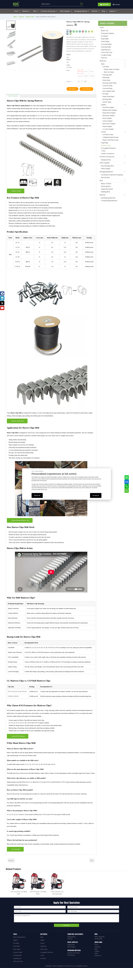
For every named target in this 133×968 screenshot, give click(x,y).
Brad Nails (106, 77)
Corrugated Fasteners (108, 148)
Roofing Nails (107, 99)
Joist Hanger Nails (109, 91)
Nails (102, 64)
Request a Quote (15, 191)
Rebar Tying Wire (99, 936)
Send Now (66, 925)
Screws (103, 132)
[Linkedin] (2, 298)
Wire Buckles (105, 177)
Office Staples (105, 169)
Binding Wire (71, 945)
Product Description (13, 96)
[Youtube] (2, 308)
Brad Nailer (105, 39)
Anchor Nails (107, 102)
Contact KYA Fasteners (17, 736)
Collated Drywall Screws (111, 137)
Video (96, 953)
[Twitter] (2, 303)
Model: (68, 54)
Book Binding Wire (107, 166)
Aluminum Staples (109, 116)
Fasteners (103, 61)
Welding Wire (105, 192)
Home (96, 945)
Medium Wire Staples (110, 110)
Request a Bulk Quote (17, 421)
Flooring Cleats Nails (110, 83)
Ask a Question (15, 849)
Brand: (68, 59)
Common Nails (107, 86)
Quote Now (105, 4)
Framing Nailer (106, 47)
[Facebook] (2, 293)
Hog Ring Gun (106, 50)
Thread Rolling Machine (109, 201)
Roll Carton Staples (109, 124)
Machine (102, 195)
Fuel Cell (104, 58)
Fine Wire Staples (108, 107)
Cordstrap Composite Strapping (112, 175)
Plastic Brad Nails (108, 97)
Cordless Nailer (106, 55)
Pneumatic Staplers (107, 33)
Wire (101, 181)
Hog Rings (104, 143)
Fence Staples (107, 118)
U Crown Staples (108, 129)
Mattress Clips (106, 145)
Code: (68, 65)
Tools (102, 28)
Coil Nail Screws (108, 135)
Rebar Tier (104, 31)
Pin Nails (105, 94)
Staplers (15, 940)
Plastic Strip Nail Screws (111, 140)
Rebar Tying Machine (19, 937)
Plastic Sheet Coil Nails (111, 69)
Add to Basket (86, 89)
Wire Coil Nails (109, 72)
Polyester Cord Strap (73, 953)
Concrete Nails (107, 88)
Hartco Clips (43, 949)
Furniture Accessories (107, 157)
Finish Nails (106, 80)
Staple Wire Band (107, 189)
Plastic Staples (107, 126)
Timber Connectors (107, 154)
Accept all (96, 495)
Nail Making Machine (108, 198)
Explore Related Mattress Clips (20, 520)
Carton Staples (108, 121)
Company (97, 947)
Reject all (37, 495)
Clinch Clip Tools (106, 52)
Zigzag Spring (106, 160)
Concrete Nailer (106, 44)
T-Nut (103, 151)
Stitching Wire (106, 186)
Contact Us (98, 955)
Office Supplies (105, 163)
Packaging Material (106, 172)
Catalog (97, 951)
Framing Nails (107, 75)
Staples (103, 105)
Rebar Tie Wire (106, 184)
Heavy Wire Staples (109, 113)
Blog (96, 949)
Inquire (73, 89)
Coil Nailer (104, 36)
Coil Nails (106, 67)
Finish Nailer (105, 41)
